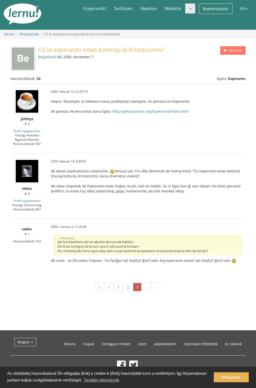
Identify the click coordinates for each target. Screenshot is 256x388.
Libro (142, 344)
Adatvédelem (165, 344)
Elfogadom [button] (231, 377)
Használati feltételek (201, 344)
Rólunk (69, 344)
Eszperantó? (94, 8)
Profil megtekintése (27, 131)
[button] (190, 8)
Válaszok (234, 50)
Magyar (24, 342)
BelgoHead (47, 56)
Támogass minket (116, 344)
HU (243, 8)
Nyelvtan (148, 8)
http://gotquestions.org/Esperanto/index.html (150, 111)
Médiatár (173, 8)
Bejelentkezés (215, 8)
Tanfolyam (123, 8)
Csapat (88, 344)
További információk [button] (101, 380)
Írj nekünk (233, 344)
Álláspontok (29, 34)
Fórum (9, 34)
